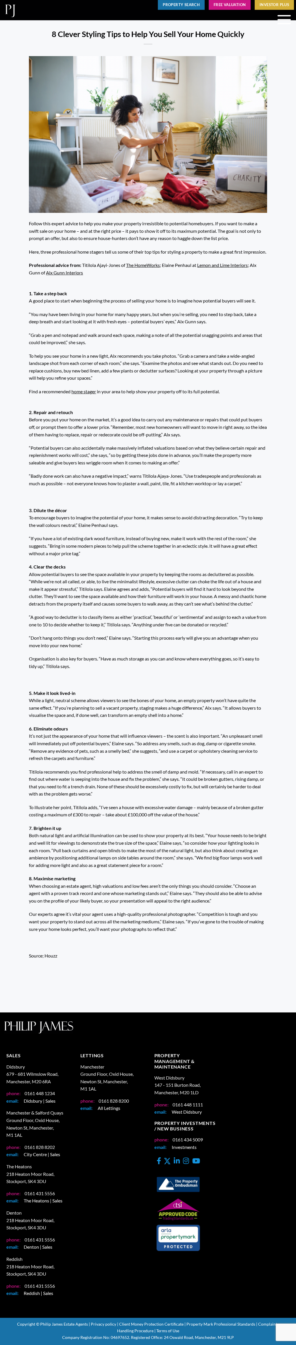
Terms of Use (167, 1330)
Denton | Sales (38, 1247)
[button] (284, 20)
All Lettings (109, 1108)
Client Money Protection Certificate (151, 1324)
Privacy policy (103, 1324)
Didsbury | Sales (40, 1101)
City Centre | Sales (42, 1154)
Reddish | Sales (38, 1293)
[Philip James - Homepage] (72, 10)
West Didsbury (187, 1112)
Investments (184, 1147)
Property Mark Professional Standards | (221, 1324)
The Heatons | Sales (43, 1200)
